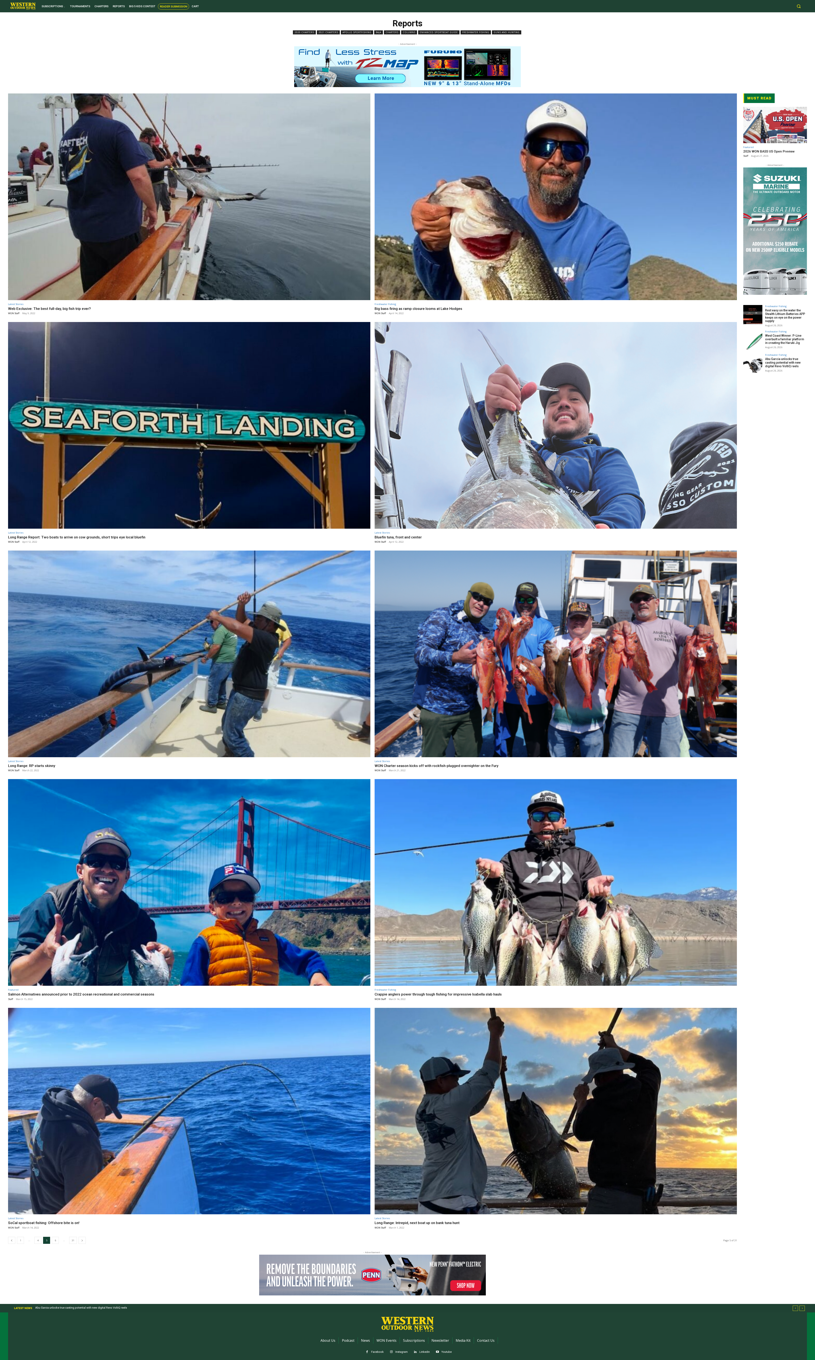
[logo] (23, 6)
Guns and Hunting (507, 32)
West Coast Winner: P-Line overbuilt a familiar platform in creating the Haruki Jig (784, 339)
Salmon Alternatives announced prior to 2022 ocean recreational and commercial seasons (81, 994)
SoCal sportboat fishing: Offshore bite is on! (43, 1223)
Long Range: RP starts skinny (31, 766)
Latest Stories (15, 304)
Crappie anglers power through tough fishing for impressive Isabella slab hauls (438, 994)
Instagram (401, 1351)
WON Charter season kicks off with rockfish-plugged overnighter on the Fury (436, 766)
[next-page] (82, 1240)
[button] (799, 6)
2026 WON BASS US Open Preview (769, 151)
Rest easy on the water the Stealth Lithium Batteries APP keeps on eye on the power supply (785, 316)
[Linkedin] (415, 1352)
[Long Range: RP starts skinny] (189, 654)
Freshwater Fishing (475, 32)
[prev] (795, 1308)
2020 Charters (304, 32)
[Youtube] (437, 1352)
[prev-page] (11, 1240)
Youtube (446, 1351)
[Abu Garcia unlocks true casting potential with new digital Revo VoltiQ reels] (752, 363)
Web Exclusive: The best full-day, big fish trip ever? (49, 308)
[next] (802, 1308)
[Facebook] (367, 1352)
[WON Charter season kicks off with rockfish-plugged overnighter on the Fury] (556, 654)
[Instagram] (391, 1352)
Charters (392, 32)
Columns (409, 32)
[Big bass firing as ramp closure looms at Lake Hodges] (556, 196)
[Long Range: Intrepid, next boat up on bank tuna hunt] (556, 1111)
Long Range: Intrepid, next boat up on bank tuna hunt (417, 1223)
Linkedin (424, 1351)
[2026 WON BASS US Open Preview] (775, 125)
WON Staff (13, 313)
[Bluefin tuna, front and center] (556, 425)
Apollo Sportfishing (357, 32)
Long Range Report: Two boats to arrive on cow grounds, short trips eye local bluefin (76, 537)
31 (73, 1240)
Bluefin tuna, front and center (398, 537)
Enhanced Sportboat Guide (439, 32)
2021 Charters (328, 32)
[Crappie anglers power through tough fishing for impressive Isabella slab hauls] (556, 882)
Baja (378, 32)
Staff (10, 999)
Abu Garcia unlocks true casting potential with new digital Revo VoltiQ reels (783, 362)
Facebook (377, 1351)
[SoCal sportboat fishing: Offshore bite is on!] (189, 1111)
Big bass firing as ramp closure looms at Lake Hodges (418, 308)
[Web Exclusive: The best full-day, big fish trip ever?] (189, 196)
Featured (13, 990)
